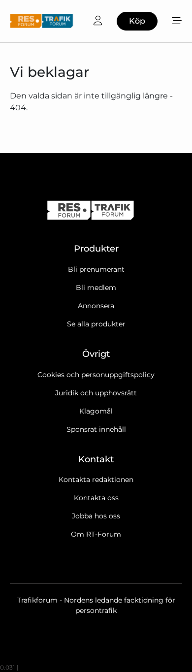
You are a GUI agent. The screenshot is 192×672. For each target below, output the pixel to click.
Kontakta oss (96, 497)
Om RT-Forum (96, 534)
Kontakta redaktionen (96, 479)
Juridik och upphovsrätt (96, 392)
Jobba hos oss (96, 516)
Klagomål (96, 411)
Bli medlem (96, 287)
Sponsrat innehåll (96, 429)
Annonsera (96, 305)
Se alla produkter (96, 324)
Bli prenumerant (96, 269)
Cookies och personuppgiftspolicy (96, 374)
